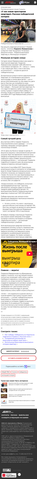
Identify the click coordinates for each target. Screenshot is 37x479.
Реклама (14, 415)
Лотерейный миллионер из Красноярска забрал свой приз (14, 339)
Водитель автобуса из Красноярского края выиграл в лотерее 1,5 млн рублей (21, 384)
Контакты (5, 415)
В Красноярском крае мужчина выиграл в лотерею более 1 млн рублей (20, 389)
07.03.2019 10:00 (6, 7)
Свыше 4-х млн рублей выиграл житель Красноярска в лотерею (20, 395)
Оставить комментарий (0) (18, 358)
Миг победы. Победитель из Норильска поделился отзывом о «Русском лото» (18, 336)
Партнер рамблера (17, 470)
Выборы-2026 (24, 415)
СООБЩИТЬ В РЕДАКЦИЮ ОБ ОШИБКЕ (14, 417)
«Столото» (27, 43)
